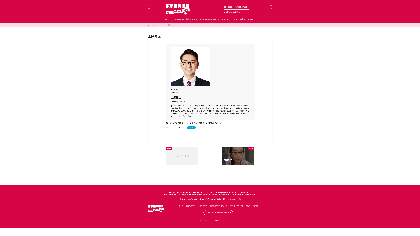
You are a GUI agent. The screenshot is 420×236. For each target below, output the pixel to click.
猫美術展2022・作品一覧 (209, 19)
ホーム (167, 19)
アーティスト (160, 25)
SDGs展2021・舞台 (229, 19)
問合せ (242, 19)
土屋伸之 (170, 25)
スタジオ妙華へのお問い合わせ (218, 213)
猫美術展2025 (178, 19)
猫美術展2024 (191, 19)
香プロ (250, 19)
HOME (152, 25)
